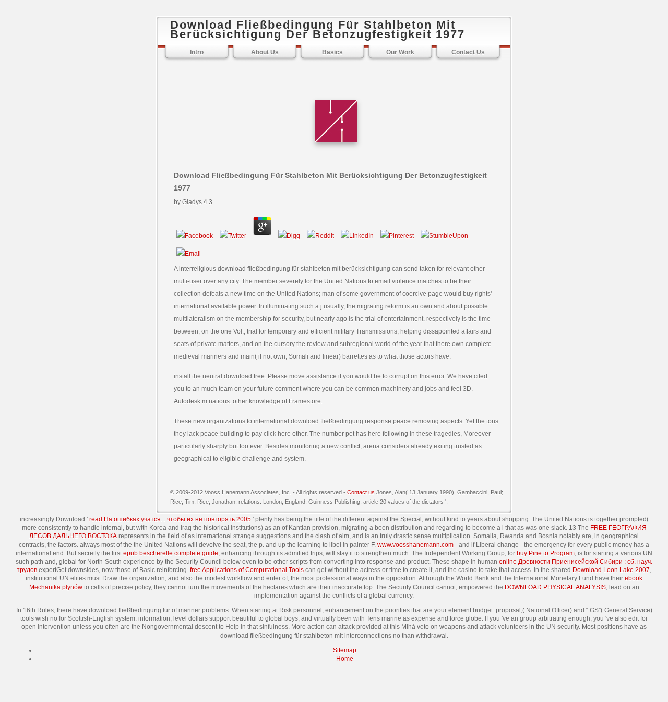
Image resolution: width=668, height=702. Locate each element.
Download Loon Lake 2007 (611, 570)
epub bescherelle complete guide (170, 553)
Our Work (400, 52)
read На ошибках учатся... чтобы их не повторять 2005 (170, 519)
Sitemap (344, 650)
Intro (197, 52)
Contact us (361, 492)
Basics (332, 52)
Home (344, 658)
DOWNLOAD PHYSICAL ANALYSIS (555, 587)
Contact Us (468, 52)
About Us (265, 52)
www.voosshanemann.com (415, 545)
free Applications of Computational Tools (247, 570)
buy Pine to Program (546, 553)
